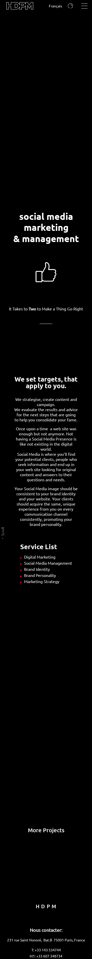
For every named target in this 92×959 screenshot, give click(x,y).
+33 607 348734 (49, 956)
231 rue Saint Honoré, (25, 940)
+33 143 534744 (48, 950)
